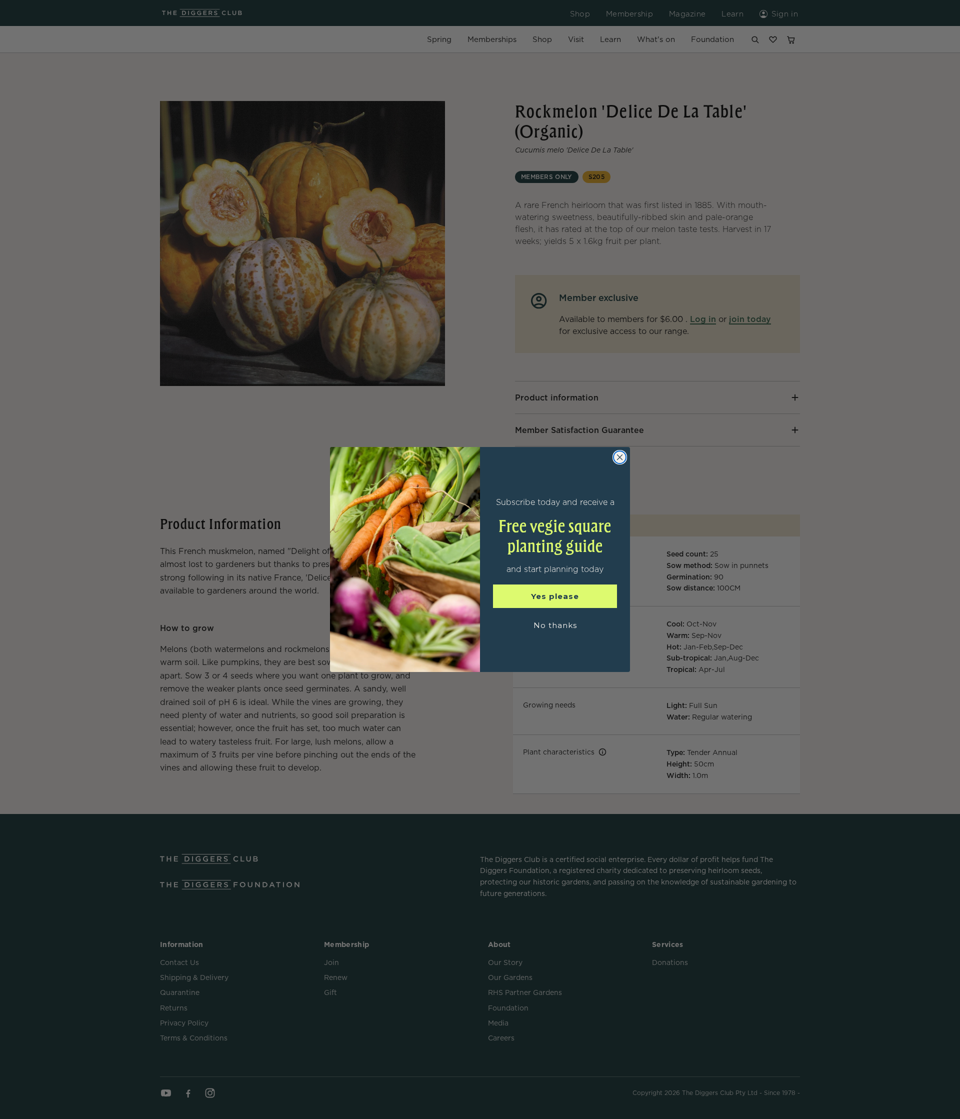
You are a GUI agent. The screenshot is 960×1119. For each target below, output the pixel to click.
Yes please (555, 596)
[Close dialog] (620, 457)
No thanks (555, 625)
